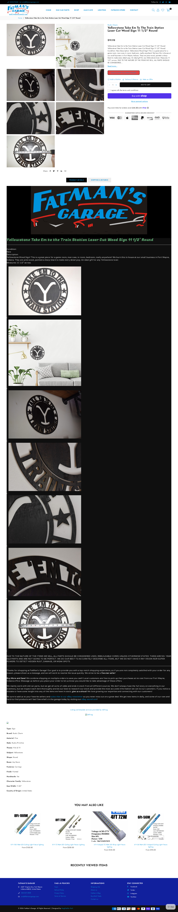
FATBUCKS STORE (118, 10)
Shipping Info (95, 887)
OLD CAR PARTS (62, 10)
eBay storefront (89, 699)
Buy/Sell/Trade (96, 896)
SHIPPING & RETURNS (99, 180)
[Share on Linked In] (61, 171)
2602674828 (13, 2)
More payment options (139, 101)
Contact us (94, 899)
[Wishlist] (162, 10)
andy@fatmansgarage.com (30, 2)
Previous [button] (4, 836)
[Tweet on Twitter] (53, 171)
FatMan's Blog (96, 893)
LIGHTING (102, 10)
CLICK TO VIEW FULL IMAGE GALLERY (125, 72)
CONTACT (134, 10)
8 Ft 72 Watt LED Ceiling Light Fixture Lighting (27, 844)
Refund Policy (59, 890)
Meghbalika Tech (67, 908)
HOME (48, 10)
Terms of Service (60, 896)
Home (20, 18)
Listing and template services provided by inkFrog (89, 710)
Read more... (112, 66)
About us (94, 890)
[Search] (153, 10)
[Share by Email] (65, 171)
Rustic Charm (113, 25)
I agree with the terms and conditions (124, 90)
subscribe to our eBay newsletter (66, 696)
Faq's (56, 887)
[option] (31, 46)
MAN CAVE (88, 10)
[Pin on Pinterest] (57, 171)
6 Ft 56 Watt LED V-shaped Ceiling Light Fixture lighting (109, 845)
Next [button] (174, 836)
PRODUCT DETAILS (76, 180)
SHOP (76, 10)
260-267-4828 (26, 893)
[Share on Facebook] (50, 171)
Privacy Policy (59, 893)
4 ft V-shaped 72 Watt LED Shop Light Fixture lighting (68, 845)
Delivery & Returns (131, 79)
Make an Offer (147, 79)
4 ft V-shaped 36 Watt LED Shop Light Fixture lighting (150, 845)
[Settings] (158, 10)
